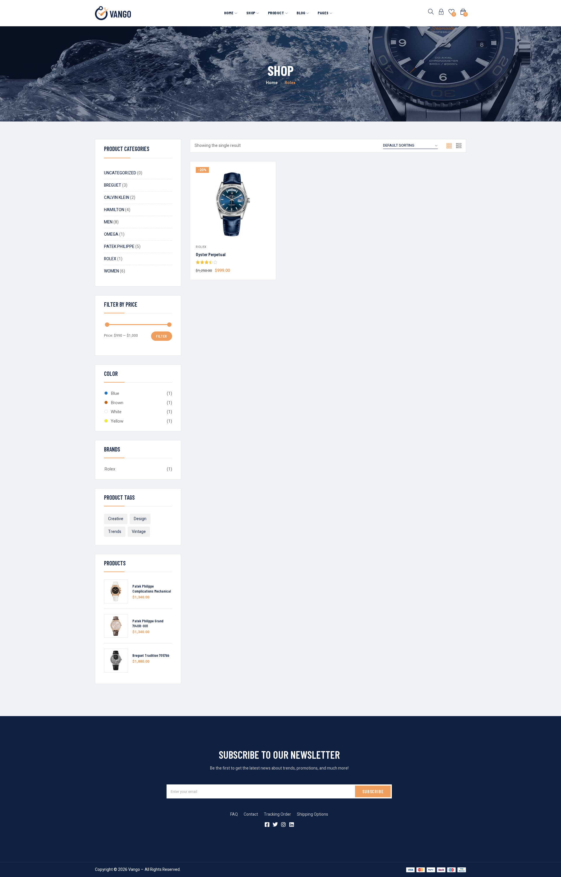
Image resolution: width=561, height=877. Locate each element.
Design (140, 519)
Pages (324, 12)
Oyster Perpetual (211, 254)
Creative (115, 519)
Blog (301, 12)
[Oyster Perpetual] (233, 204)
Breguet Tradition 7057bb (150, 655)
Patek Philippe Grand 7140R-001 (147, 623)
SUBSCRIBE (372, 791)
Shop (251, 12)
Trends (114, 532)
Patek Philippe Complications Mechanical (151, 588)
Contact (251, 814)
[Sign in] (441, 13)
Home (229, 12)
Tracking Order (277, 814)
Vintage (139, 532)
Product (276, 12)
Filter (161, 336)
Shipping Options (312, 814)
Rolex (109, 469)
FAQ (234, 814)
